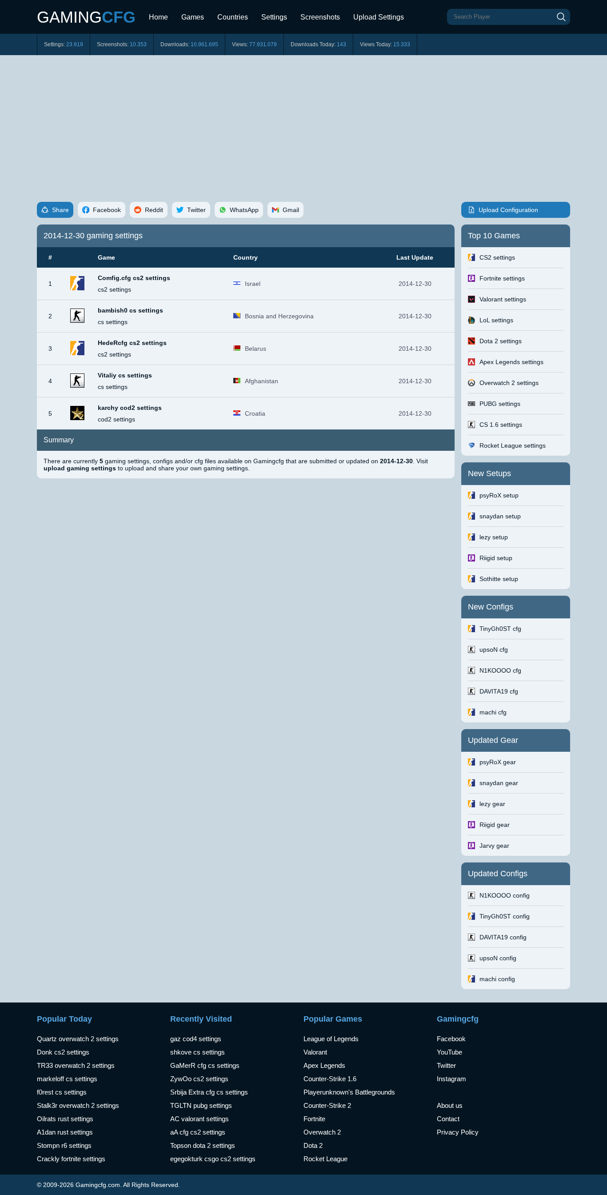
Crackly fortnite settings (71, 1159)
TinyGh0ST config (504, 916)
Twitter (446, 1065)
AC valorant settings (199, 1119)
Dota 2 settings (500, 341)
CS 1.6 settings (500, 424)
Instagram (451, 1079)
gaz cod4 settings (195, 1039)
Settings (274, 17)
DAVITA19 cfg (498, 691)
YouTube (449, 1052)
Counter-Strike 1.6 (330, 1079)
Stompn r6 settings (64, 1145)
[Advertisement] (303, 122)
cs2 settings (114, 289)
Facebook (451, 1039)
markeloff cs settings (67, 1079)
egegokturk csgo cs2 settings (213, 1159)
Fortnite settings (502, 278)
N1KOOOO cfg (500, 670)
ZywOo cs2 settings (199, 1079)
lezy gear (492, 803)
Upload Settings (378, 17)
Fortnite (314, 1119)
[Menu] (417, 13)
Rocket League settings (512, 445)
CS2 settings (497, 257)
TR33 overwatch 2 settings (76, 1065)
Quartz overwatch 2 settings (78, 1039)
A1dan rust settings (65, 1132)
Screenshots (320, 17)
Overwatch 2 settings (509, 382)
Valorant (315, 1052)
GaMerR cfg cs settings (205, 1065)
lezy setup (493, 537)
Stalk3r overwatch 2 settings (78, 1105)
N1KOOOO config (504, 895)
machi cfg (493, 712)
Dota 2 (313, 1145)
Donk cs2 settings (63, 1052)
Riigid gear (494, 824)
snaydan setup (500, 516)
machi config (497, 978)
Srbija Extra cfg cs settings (209, 1092)
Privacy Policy (458, 1132)
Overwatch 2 (322, 1132)
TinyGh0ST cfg (500, 628)
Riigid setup (495, 557)
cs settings (113, 321)
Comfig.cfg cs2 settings (134, 277)
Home (158, 17)
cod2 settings (116, 419)
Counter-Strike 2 (327, 1105)
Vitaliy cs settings (125, 375)
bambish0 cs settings (130, 310)
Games (192, 17)
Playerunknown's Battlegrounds (349, 1092)
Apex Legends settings (511, 361)
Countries (232, 17)
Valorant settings (502, 299)
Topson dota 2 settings (202, 1145)
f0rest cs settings (62, 1092)
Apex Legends (324, 1065)
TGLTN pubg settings (201, 1105)
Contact (448, 1119)
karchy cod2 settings (130, 407)
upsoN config (497, 958)
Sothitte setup (498, 578)
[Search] (561, 16)
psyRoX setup (499, 495)
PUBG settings (499, 403)
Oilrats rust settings (65, 1119)
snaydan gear (498, 782)
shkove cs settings (197, 1052)
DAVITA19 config (503, 937)
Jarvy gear (494, 845)
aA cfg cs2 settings (197, 1132)
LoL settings (496, 320)
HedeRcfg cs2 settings (132, 342)
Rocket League (325, 1159)
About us (450, 1105)
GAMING (86, 17)
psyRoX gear (497, 762)
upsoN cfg (493, 649)
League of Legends (331, 1039)
